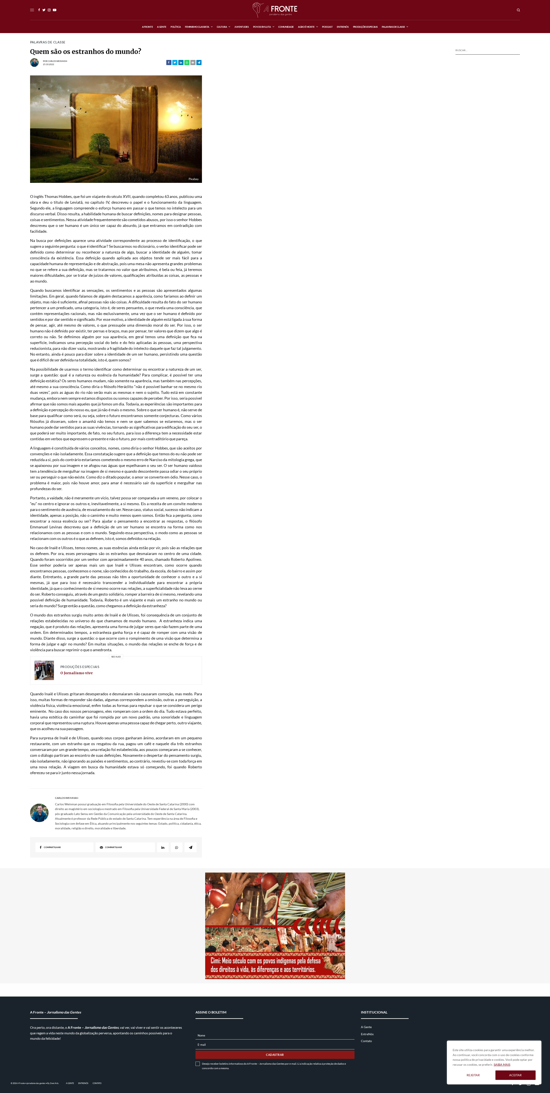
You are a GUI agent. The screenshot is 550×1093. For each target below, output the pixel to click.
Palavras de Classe (48, 42)
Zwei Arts (54, 1083)
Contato (366, 1041)
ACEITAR (515, 1075)
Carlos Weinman (57, 61)
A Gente (366, 1027)
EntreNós (367, 1034)
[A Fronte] (274, 10)
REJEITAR (473, 1075)
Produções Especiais (79, 667)
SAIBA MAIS (502, 1064)
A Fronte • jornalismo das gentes (31, 1083)
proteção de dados (333, 1063)
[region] (494, 1062)
